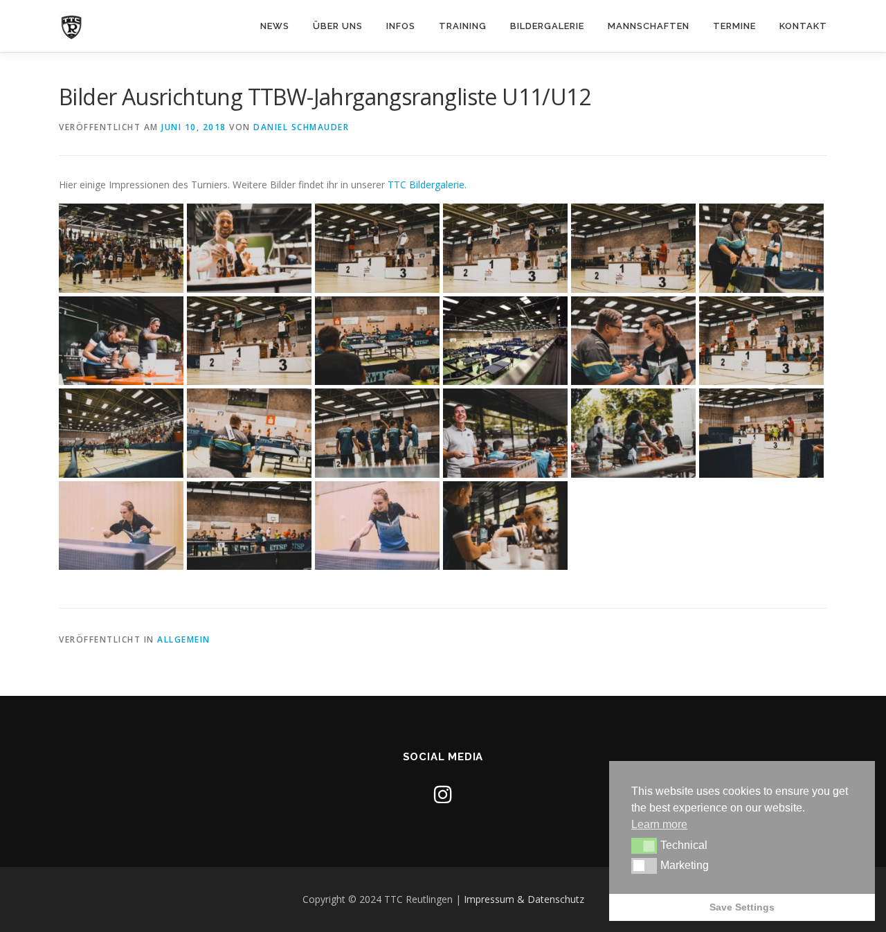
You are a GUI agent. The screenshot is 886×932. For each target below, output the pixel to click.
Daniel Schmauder (301, 127)
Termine (734, 26)
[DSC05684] (377, 526)
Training (463, 26)
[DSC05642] (505, 341)
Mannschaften (648, 26)
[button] (644, 845)
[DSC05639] (505, 433)
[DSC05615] (633, 433)
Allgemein (183, 639)
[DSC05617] (505, 526)
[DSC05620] (249, 248)
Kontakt (803, 26)
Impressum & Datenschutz (524, 899)
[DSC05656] (761, 341)
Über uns (338, 26)
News (274, 26)
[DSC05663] (633, 248)
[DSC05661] (249, 341)
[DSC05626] (761, 248)
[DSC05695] (121, 526)
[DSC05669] (505, 248)
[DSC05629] (249, 526)
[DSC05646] (121, 433)
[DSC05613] (121, 341)
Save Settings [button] (742, 907)
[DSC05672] (377, 248)
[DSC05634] (633, 341)
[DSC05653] (377, 433)
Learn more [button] (659, 824)
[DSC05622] (377, 341)
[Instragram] (443, 794)
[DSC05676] (121, 248)
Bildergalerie (547, 26)
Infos (400, 26)
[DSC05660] (761, 433)
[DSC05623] (249, 433)
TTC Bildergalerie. (427, 184)
